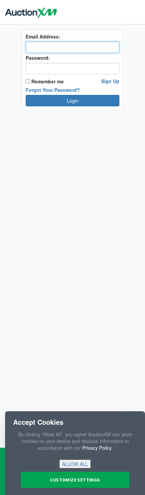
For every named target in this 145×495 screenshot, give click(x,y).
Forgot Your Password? (53, 89)
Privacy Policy (96, 447)
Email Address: (43, 36)
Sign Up (110, 81)
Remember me (47, 81)
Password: (38, 57)
